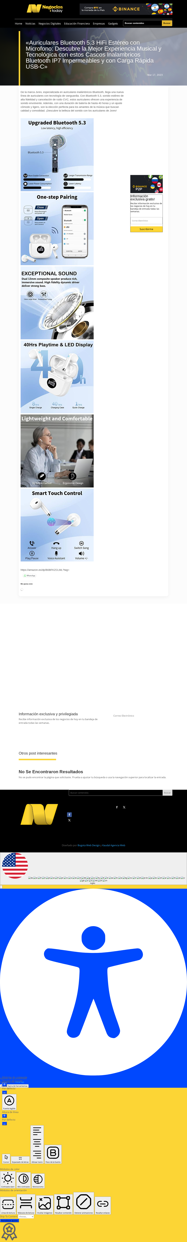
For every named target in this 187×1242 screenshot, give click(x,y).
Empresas (99, 23)
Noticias (30, 23)
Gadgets (113, 23)
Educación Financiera (77, 23)
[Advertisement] (146, 131)
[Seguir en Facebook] (117, 807)
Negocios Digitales (50, 23)
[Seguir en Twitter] (124, 807)
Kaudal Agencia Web (113, 845)
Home (18, 23)
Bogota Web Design (89, 845)
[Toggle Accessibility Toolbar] (1, 854)
